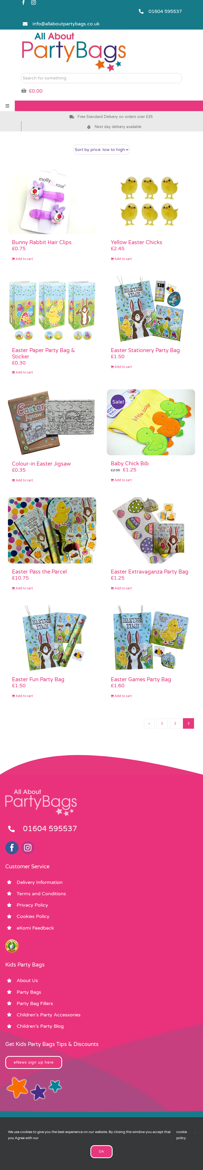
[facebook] (23, 2)
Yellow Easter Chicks (136, 242)
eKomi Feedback (35, 928)
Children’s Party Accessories (49, 1015)
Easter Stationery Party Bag (145, 350)
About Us (27, 980)
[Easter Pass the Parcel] (52, 530)
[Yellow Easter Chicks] (151, 201)
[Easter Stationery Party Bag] (151, 309)
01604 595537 (165, 11)
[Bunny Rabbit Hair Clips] (52, 201)
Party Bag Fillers (35, 1003)
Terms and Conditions (41, 894)
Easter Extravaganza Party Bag (149, 572)
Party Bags (29, 992)
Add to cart (24, 259)
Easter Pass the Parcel (39, 572)
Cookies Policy (33, 916)
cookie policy (181, 1135)
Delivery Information (40, 882)
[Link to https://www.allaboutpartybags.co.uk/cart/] (23, 90)
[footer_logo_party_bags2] (41, 791)
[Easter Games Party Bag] (151, 638)
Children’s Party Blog (40, 1026)
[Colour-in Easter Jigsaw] (52, 422)
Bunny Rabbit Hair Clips (42, 242)
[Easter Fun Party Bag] (52, 638)
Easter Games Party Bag (141, 679)
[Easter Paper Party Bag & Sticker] (52, 309)
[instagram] (33, 2)
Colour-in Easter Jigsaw (41, 464)
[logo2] (74, 33)
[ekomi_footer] (12, 942)
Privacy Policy (32, 905)
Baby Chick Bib (130, 464)
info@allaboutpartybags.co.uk (66, 24)
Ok (101, 1151)
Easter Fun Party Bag (38, 679)
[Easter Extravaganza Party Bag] (151, 530)
